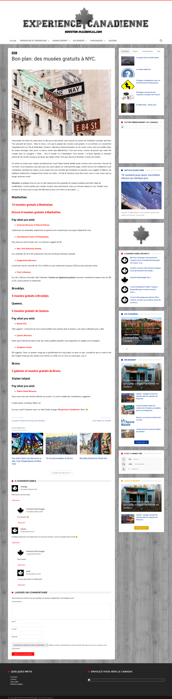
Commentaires (147, 51)
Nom (14, 621)
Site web (14, 637)
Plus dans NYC (18, 428)
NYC (14, 53)
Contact (13, 679)
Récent (135, 51)
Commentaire (17, 601)
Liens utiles (14, 682)
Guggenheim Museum (26, 260)
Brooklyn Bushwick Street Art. (94, 458)
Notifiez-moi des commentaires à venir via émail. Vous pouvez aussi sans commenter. (59, 646)
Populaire (125, 51)
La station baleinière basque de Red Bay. (28, 419)
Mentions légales (16, 684)
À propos (13, 677)
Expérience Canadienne (69, 409)
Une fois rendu (132, 335)
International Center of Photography (32, 237)
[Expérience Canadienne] (86, 4)
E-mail (14, 629)
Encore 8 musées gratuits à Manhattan (36, 212)
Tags (158, 51)
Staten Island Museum (26, 391)
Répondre (16, 500)
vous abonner (99, 645)
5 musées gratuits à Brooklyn (30, 295)
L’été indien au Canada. (101, 419)
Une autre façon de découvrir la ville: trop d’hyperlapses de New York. (26, 461)
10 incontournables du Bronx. (59, 458)
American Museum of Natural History (33, 225)
